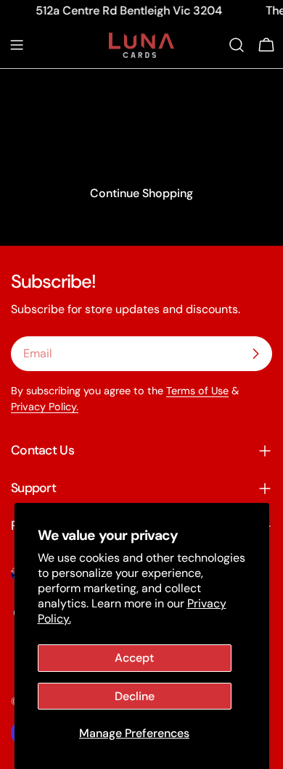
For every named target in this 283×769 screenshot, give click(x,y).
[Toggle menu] (16, 44)
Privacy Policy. (44, 406)
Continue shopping (141, 193)
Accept (134, 657)
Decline (135, 696)
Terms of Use (197, 390)
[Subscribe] (255, 353)
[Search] (236, 44)
